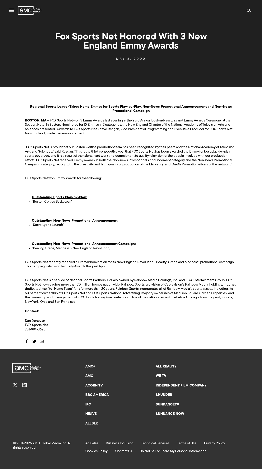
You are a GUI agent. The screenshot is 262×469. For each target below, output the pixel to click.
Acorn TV (94, 385)
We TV (161, 376)
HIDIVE (91, 414)
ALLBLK (91, 423)
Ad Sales (91, 443)
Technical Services (155, 443)
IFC (88, 404)
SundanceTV (167, 404)
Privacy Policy (214, 443)
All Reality (166, 366)
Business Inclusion (119, 443)
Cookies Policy (96, 451)
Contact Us (123, 451)
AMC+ (90, 366)
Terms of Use (186, 443)
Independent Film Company (181, 385)
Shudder (164, 395)
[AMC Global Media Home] (30, 10)
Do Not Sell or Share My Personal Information (173, 451)
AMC (89, 376)
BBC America (97, 395)
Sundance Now (170, 414)
